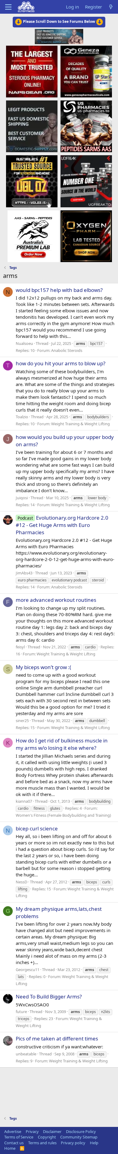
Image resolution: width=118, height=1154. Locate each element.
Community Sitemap (78, 1137)
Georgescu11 (27, 969)
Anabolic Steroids (66, 350)
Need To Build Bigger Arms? (49, 996)
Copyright (47, 1137)
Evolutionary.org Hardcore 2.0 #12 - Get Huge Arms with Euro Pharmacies (62, 525)
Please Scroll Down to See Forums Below (59, 21)
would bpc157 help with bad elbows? (59, 289)
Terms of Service (18, 1137)
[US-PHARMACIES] (86, 126)
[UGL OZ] (31, 181)
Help (94, 1142)
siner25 (22, 720)
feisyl (20, 647)
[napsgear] (31, 71)
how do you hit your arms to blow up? (60, 363)
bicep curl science (37, 828)
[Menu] (8, 7)
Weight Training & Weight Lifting (80, 423)
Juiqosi (22, 497)
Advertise (12, 1131)
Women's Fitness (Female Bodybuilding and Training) (63, 815)
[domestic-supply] (31, 126)
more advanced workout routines (56, 599)
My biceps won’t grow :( (43, 667)
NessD (21, 882)
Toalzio (22, 416)
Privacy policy (73, 1142)
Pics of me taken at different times (57, 1038)
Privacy (32, 1131)
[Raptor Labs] (33, 236)
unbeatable (26, 1054)
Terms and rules (42, 1142)
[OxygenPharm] (86, 236)
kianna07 (24, 801)
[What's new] (111, 6)
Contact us (14, 1142)
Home (9, 1148)
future (21, 1011)
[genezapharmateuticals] (86, 71)
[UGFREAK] (86, 181)
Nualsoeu (24, 343)
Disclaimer (52, 1131)
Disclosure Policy (81, 1131)
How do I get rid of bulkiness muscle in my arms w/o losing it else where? (62, 744)
